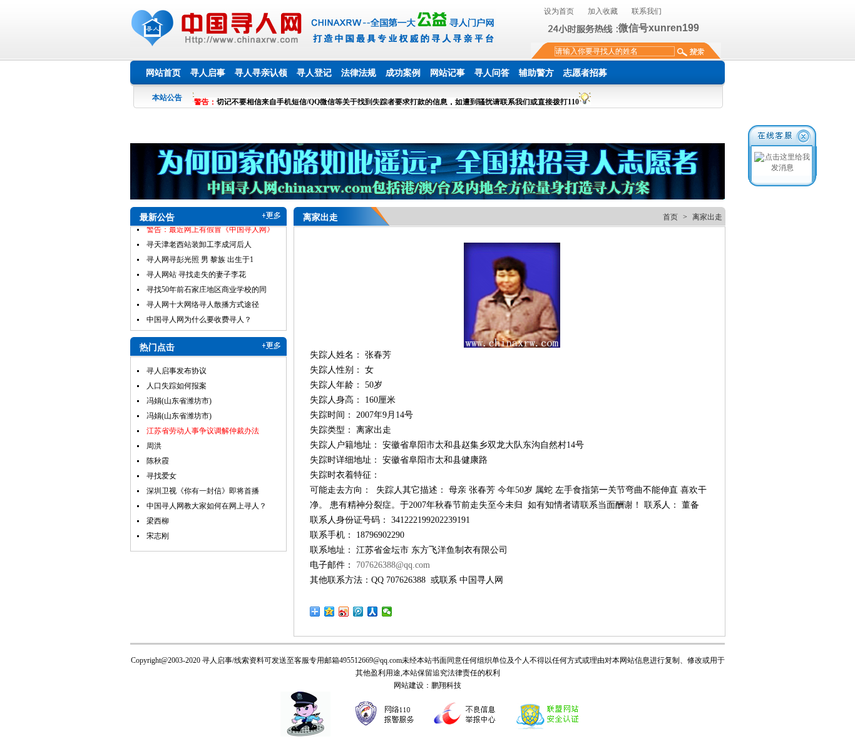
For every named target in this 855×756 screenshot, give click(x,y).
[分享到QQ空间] (329, 612)
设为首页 (559, 11)
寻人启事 (207, 73)
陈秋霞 (157, 460)
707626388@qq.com (393, 565)
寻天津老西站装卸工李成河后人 (199, 230)
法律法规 (358, 73)
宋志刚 (157, 536)
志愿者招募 (585, 73)
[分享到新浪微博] (344, 612)
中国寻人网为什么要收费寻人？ (199, 305)
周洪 (153, 445)
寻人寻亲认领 (261, 73)
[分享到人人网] (372, 612)
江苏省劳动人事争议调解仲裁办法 (202, 430)
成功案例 (403, 73)
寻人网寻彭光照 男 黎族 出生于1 (199, 245)
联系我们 (647, 11)
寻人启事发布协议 (176, 370)
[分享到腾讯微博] (358, 612)
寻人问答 (491, 73)
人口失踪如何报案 (176, 385)
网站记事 (447, 73)
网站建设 (409, 685)
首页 (670, 217)
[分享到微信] (387, 612)
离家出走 (707, 217)
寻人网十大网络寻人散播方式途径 (202, 290)
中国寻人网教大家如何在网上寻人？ (206, 505)
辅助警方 (536, 73)
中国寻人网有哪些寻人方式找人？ (202, 320)
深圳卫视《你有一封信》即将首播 (202, 490)
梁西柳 (157, 521)
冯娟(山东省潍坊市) (179, 400)
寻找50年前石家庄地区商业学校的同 (206, 275)
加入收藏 (603, 11)
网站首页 (163, 73)
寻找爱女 (161, 475)
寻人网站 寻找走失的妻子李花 (196, 260)
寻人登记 (314, 73)
